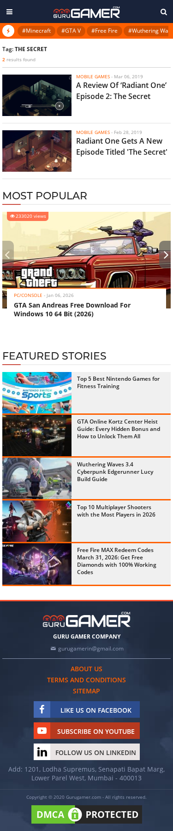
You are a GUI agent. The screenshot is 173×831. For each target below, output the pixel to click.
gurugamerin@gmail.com (91, 648)
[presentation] (7, 254)
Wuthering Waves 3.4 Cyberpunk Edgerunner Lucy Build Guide (115, 471)
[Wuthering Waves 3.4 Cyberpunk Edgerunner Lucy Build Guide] (37, 478)
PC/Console (28, 295)
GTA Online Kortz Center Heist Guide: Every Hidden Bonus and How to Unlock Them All (118, 429)
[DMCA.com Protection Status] (86, 824)
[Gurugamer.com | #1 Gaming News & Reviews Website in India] (87, 12)
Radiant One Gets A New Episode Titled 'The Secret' (121, 146)
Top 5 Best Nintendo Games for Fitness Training (118, 382)
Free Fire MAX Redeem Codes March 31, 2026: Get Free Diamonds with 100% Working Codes (116, 561)
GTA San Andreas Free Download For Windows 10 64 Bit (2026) (72, 309)
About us (86, 668)
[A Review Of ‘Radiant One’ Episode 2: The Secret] (37, 95)
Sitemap (86, 690)
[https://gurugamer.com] (86, 619)
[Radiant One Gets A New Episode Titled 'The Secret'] (37, 151)
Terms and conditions (86, 679)
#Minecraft (36, 31)
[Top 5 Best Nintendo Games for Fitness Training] (37, 392)
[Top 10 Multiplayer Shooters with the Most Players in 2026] (37, 521)
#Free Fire (104, 31)
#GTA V (71, 31)
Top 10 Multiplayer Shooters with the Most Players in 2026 (116, 510)
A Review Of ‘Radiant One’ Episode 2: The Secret (121, 90)
